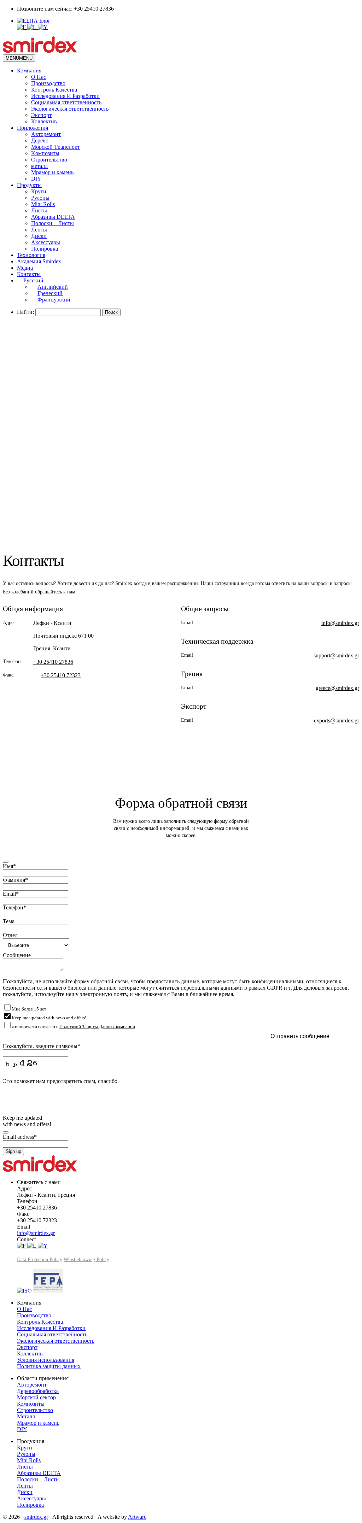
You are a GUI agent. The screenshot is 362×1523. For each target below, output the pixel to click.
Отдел (10, 935)
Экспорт (41, 115)
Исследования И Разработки (65, 96)
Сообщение (17, 955)
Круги (38, 191)
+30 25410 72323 (61, 675)
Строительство (49, 160)
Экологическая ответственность (70, 109)
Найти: (25, 312)
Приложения (32, 128)
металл (39, 166)
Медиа (25, 268)
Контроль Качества (54, 90)
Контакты (29, 274)
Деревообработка (38, 1391)
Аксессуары (45, 242)
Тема (8, 921)
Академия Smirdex (39, 261)
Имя (9, 866)
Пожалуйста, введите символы (41, 1046)
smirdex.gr (36, 1517)
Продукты (29, 185)
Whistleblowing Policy (86, 1259)
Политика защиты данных (49, 1366)
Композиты (31, 1404)
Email (11, 894)
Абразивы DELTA (53, 217)
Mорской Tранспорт (55, 147)
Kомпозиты (45, 153)
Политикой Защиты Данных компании (97, 1026)
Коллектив (44, 121)
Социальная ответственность (66, 102)
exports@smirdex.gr (336, 720)
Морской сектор (36, 1397)
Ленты (39, 230)
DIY (36, 179)
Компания (29, 71)
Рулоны (40, 198)
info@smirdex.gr (340, 623)
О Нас (38, 77)
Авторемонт (46, 134)
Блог (45, 21)
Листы (39, 210)
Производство (48, 83)
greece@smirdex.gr (337, 688)
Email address (20, 1137)
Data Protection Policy (39, 1259)
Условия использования (45, 1360)
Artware (137, 1517)
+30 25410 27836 (53, 662)
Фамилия (15, 880)
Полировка (44, 249)
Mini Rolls (43, 204)
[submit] (5, 862)
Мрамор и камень (52, 172)
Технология (31, 255)
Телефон (14, 907)
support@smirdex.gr (336, 655)
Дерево (39, 140)
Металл (26, 1416)
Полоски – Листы (52, 223)
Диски (39, 236)
